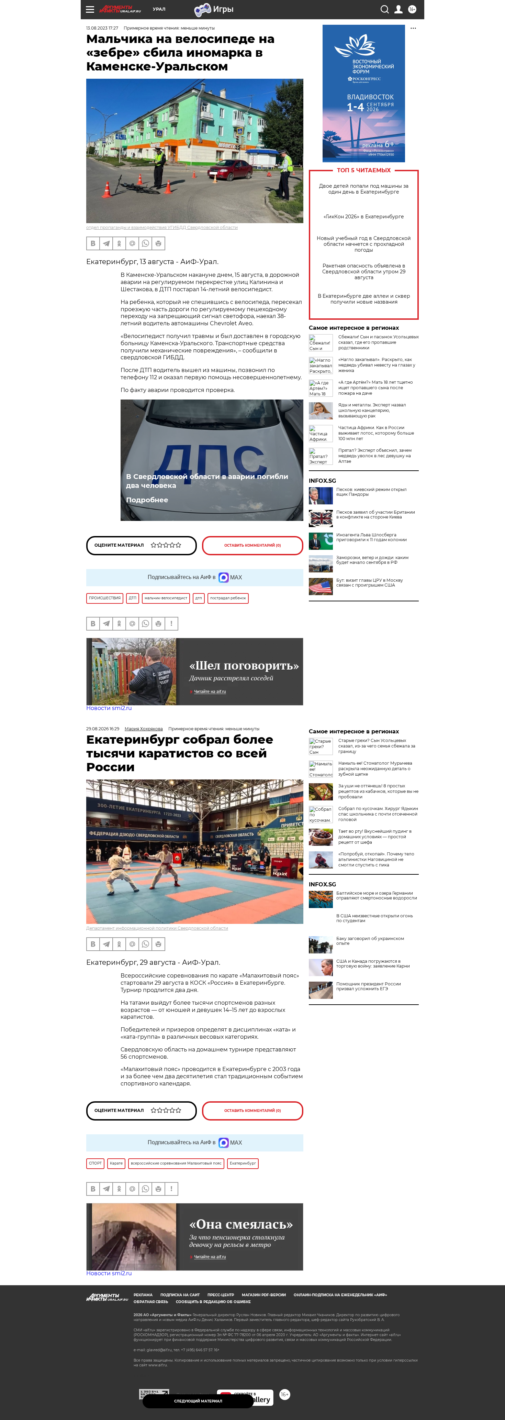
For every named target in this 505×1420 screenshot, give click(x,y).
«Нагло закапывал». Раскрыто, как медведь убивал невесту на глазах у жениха (376, 365)
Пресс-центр (220, 1295)
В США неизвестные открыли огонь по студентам (374, 918)
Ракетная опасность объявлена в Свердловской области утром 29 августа (364, 272)
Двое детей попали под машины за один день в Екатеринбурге (363, 189)
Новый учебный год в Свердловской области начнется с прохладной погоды (364, 244)
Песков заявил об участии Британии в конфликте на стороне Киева (375, 515)
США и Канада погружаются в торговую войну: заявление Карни (373, 964)
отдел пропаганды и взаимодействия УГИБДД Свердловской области (162, 227)
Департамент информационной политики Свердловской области (157, 928)
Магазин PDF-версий (264, 1295)
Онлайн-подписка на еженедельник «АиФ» (340, 1295)
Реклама (143, 1295)
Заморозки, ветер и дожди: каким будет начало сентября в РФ (372, 560)
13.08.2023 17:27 (102, 28)
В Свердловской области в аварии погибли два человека (207, 481)
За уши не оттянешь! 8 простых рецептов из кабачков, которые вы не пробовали (378, 791)
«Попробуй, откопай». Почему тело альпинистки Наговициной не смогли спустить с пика (376, 859)
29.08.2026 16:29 (102, 728)
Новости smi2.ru (109, 708)
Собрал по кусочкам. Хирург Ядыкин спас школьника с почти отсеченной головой (378, 814)
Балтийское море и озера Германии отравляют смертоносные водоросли (376, 895)
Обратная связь (151, 1302)
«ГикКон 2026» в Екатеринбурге (364, 217)
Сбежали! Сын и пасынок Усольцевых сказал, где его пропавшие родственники (378, 342)
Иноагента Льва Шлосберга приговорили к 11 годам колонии (371, 537)
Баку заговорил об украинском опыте (370, 941)
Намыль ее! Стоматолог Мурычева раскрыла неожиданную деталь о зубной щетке (375, 769)
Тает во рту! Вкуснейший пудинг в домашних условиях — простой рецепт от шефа (375, 837)
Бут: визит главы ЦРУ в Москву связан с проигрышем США (369, 583)
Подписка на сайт (180, 1295)
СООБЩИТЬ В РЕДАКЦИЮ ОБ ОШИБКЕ (213, 1302)
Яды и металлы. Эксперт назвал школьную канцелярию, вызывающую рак (372, 410)
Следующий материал (198, 1401)
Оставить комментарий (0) (252, 545)
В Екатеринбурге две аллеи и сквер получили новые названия (364, 299)
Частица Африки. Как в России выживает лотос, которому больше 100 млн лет (376, 433)
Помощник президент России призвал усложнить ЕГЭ (368, 986)
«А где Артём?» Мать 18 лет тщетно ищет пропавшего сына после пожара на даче (375, 388)
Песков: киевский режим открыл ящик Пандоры (371, 492)
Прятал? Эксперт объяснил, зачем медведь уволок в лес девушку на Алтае (375, 456)
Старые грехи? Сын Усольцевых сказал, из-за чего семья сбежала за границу (376, 746)
